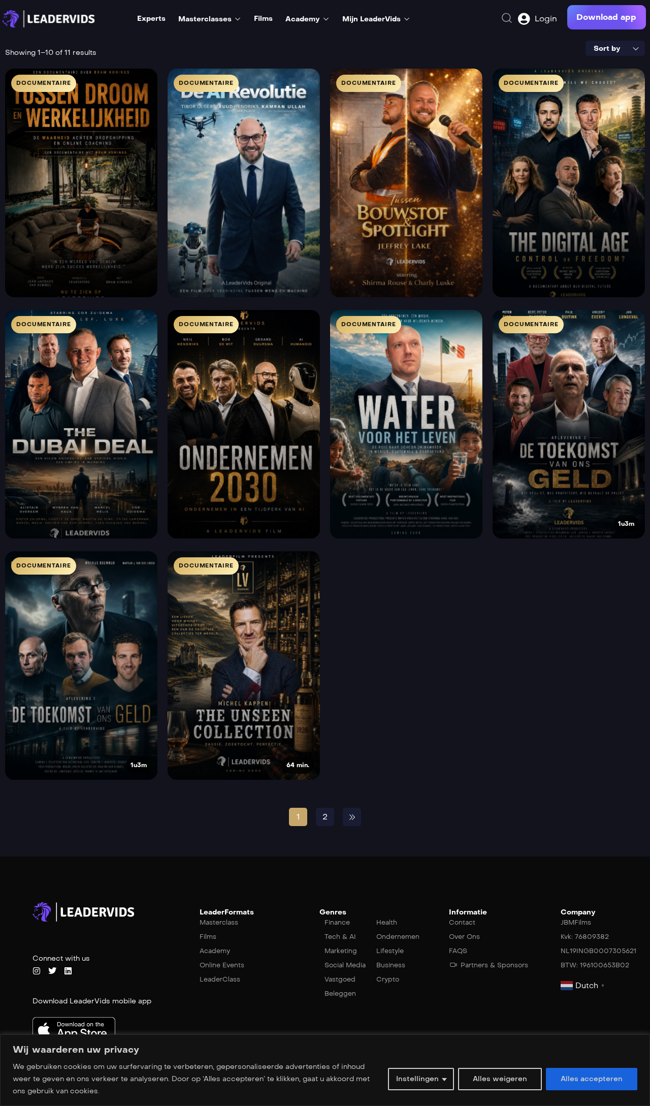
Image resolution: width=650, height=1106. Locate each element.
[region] (325, 1070)
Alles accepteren (592, 1079)
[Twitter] (52, 971)
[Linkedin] (68, 971)
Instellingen (417, 1079)
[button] (606, 17)
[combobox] (615, 48)
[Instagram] (36, 971)
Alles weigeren (500, 1079)
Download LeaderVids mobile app (91, 1001)
